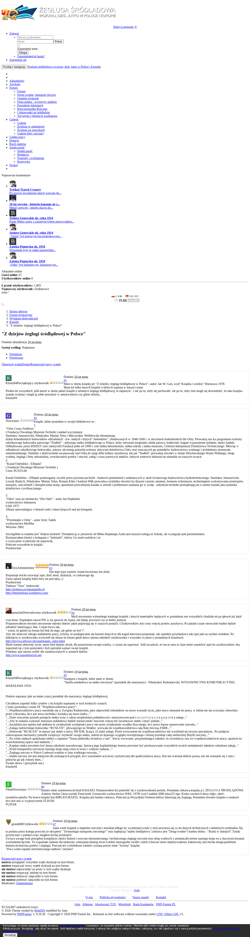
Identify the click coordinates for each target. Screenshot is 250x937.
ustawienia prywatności (72, 925)
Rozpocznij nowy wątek (46, 364)
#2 (35, 418)
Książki (14, 322)
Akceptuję (10, 934)
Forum (13, 87)
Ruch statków (17, 144)
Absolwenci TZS (105, 904)
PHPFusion (24, 914)
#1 (65, 380)
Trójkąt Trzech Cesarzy (25, 189)
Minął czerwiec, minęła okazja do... (31, 207)
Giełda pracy (17, 137)
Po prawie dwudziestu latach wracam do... (35, 193)
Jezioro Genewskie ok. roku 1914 (31, 218)
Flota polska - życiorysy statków (37, 102)
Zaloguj (14, 33)
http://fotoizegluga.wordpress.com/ (27, 592)
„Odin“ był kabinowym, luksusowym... (33, 264)
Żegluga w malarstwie (31, 126)
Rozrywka (23, 161)
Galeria (13, 119)
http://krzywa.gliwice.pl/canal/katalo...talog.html (35, 641)
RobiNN (40, 910)
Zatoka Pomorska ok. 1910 (27, 246)
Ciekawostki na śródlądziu (33, 112)
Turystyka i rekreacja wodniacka (37, 116)
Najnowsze (16, 357)
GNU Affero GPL (167, 914)
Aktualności (16, 80)
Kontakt (161, 897)
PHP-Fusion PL (166, 904)
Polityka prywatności (113, 897)
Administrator (24, 883)
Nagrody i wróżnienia (30, 158)
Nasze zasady (140, 897)
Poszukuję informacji (30, 105)
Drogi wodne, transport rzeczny (36, 94)
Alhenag (87, 904)
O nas (89, 897)
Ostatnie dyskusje (28, 98)
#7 (54, 824)
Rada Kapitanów (143, 904)
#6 (42, 786)
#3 (50, 568)
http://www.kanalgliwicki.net (23, 655)
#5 (65, 675)
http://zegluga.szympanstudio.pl (25, 589)
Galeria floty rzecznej (30, 133)
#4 (72, 613)
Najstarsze (15, 354)
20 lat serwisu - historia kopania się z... (34, 204)
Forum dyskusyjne (20, 315)
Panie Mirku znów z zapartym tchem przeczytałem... (41, 221)
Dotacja (14, 140)
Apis (137, 890)
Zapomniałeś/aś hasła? (31, 56)
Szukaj (13, 165)
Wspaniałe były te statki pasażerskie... (32, 250)
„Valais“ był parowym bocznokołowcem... (35, 236)
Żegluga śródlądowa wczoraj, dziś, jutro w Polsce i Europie (64, 66)
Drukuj (26, 364)
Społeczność (17, 147)
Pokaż (58, 41)
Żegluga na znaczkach (31, 130)
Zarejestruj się (18, 60)
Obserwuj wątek (12, 364)
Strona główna (18, 311)
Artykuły (15, 84)
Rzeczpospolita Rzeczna (32, 109)
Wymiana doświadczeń (23, 318)
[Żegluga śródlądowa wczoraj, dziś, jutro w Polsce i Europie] (60, 19)
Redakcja (23, 154)
